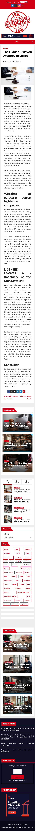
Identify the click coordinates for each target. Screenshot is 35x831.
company (18, 561)
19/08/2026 (9, 670)
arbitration (7, 553)
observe (6, 592)
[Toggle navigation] (16, 42)
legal (28, 584)
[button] (32, 42)
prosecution (7, 600)
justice (6, 584)
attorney (28, 553)
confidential (27, 561)
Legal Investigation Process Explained (22, 511)
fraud (28, 576)
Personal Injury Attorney (24, 592)
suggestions (24, 604)
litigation (27, 588)
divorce (6, 568)
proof (28, 596)
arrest (17, 553)
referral (18, 600)
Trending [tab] (27, 482)
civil (5, 561)
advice (16, 549)
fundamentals (8, 580)
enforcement (19, 572)
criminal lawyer (26, 565)
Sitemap (26, 824)
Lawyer (5, 48)
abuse (6, 549)
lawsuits (14, 584)
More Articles (18, 497)
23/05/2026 (9, 690)
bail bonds (7, 557)
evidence (27, 572)
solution (6, 604)
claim (11, 561)
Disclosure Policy (18, 824)
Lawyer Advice (18, 517)
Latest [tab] (7, 482)
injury (17, 580)
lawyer (22, 584)
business (27, 557)
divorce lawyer (8, 572)
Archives (6, 534)
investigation (27, 580)
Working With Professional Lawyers (17, 444)
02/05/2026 (9, 711)
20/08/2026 (9, 649)
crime (6, 565)
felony (21, 576)
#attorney (18, 61)
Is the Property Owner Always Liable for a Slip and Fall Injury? (22, 492)
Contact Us (10, 824)
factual (13, 576)
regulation (27, 600)
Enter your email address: (17, 773)
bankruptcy (18, 557)
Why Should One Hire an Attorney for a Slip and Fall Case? (17, 465)
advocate (27, 549)
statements (15, 604)
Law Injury (17, 487)
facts (5, 576)
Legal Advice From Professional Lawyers (22, 521)
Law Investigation (18, 507)
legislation (7, 588)
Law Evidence (21, 780)
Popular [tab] (16, 482)
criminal (15, 565)
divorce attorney (25, 568)
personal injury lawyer (10, 596)
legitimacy (18, 588)
